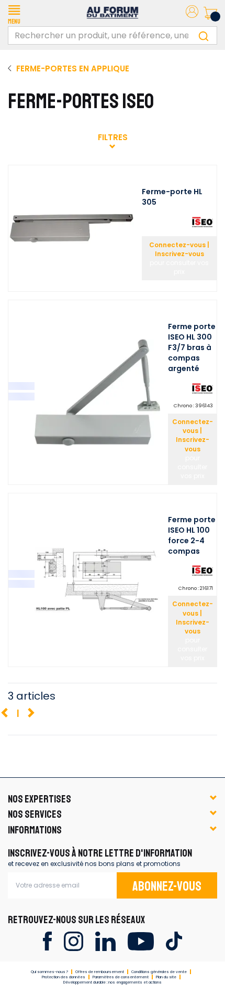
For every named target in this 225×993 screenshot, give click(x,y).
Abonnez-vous (166, 886)
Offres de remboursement (99, 971)
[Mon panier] (210, 13)
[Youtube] (140, 940)
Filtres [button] (113, 137)
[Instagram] (73, 940)
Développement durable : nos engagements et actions (112, 982)
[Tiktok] (174, 940)
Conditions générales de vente (159, 971)
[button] (14, 13)
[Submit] (203, 35)
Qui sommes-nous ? (49, 971)
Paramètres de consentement (121, 977)
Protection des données (63, 977)
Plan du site (166, 977)
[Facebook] (47, 940)
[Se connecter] (192, 13)
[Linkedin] (105, 940)
